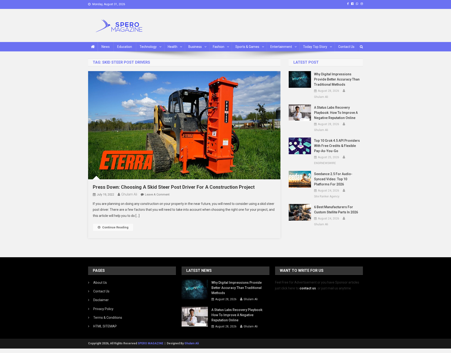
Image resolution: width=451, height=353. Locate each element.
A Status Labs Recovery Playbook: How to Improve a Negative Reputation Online (336, 113)
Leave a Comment (157, 194)
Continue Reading (115, 227)
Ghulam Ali (129, 194)
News (105, 47)
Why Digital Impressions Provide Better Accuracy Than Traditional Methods (337, 79)
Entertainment (281, 47)
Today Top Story (315, 47)
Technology (148, 47)
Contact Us (346, 47)
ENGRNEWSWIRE (325, 163)
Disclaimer (101, 300)
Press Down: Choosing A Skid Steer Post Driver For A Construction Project (174, 187)
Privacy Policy (103, 309)
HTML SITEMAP (105, 326)
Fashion (218, 47)
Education (124, 47)
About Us (100, 282)
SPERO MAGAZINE (150, 343)
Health (172, 47)
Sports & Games (247, 47)
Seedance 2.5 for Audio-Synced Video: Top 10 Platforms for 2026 (333, 179)
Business (195, 47)
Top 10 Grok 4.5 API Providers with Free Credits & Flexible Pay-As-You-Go (337, 146)
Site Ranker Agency (326, 196)
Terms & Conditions (107, 317)
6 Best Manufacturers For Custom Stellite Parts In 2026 (336, 209)
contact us (307, 288)
